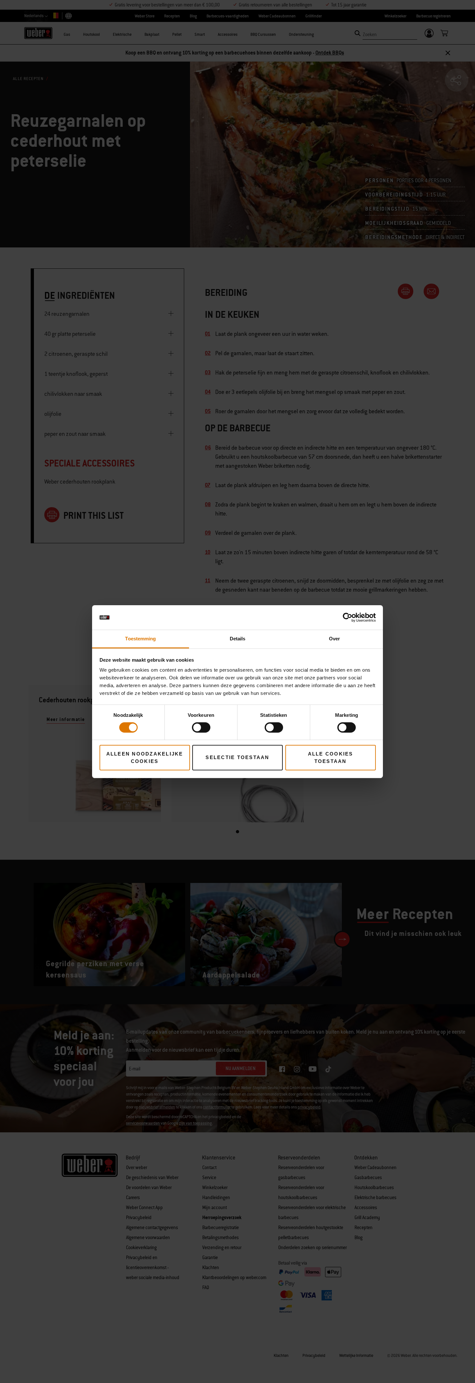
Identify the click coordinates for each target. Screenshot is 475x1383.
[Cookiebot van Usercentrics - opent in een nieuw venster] (347, 617)
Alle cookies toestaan (330, 757)
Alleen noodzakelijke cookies (144, 757)
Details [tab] (238, 638)
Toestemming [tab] (140, 638)
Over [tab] (334, 638)
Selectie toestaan (237, 757)
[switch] (201, 727)
